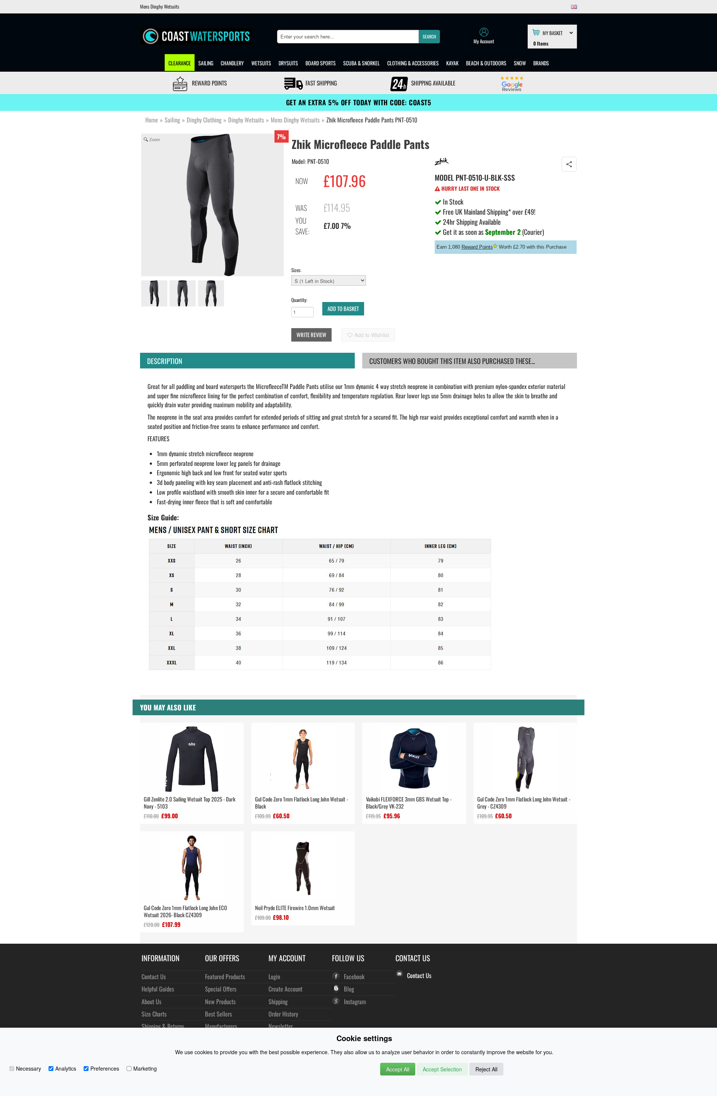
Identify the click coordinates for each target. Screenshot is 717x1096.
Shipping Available (432, 82)
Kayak (452, 63)
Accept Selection (442, 1069)
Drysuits (288, 63)
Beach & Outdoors (486, 63)
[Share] (569, 164)
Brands (541, 63)
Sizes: (296, 270)
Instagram (355, 1001)
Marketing (145, 1068)
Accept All (397, 1069)
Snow (520, 63)
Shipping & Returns (163, 1026)
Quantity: (299, 299)
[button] (429, 36)
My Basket (552, 32)
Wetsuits (261, 63)
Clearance (179, 63)
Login (274, 976)
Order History (283, 1013)
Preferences (104, 1068)
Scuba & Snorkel (361, 63)
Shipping (278, 1001)
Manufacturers (221, 1026)
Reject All (486, 1069)
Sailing (205, 63)
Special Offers (220, 988)
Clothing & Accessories (413, 63)
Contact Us (154, 976)
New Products (220, 1001)
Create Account (285, 988)
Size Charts (154, 1013)
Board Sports (320, 63)
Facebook (354, 976)
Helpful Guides (158, 988)
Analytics (65, 1068)
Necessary (28, 1068)
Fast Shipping (320, 82)
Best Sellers (218, 1013)
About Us (151, 1001)
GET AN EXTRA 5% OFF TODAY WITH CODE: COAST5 (358, 102)
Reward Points (208, 82)
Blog (349, 988)
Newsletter (281, 1026)
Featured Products (225, 976)
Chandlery (232, 63)
